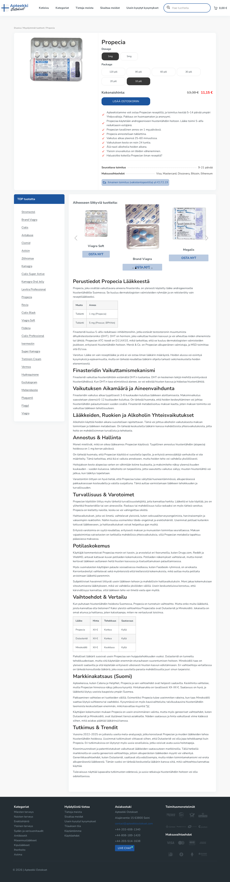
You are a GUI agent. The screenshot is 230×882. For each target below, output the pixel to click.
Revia (25, 305)
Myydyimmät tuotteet (33, 27)
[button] (96, 254)
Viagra (25, 413)
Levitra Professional (34, 289)
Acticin (26, 251)
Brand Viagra (29, 220)
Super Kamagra (31, 351)
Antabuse (27, 235)
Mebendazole (30, 390)
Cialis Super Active (33, 274)
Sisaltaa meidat (110, 8)
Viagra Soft (28, 320)
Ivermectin (28, 343)
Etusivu (17, 27)
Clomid (26, 243)
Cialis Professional (33, 336)
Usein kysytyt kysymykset (142, 8)
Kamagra (27, 266)
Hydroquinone (30, 374)
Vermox (26, 367)
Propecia (27, 297)
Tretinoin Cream (31, 359)
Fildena (26, 328)
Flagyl (25, 405)
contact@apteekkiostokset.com (134, 823)
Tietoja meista (84, 8)
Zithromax (28, 258)
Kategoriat (62, 8)
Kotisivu (44, 8)
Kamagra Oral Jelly (33, 282)
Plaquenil (27, 398)
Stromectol (28, 212)
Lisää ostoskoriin (126, 101)
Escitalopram (29, 382)
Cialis (25, 227)
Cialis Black (29, 312)
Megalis (188, 249)
